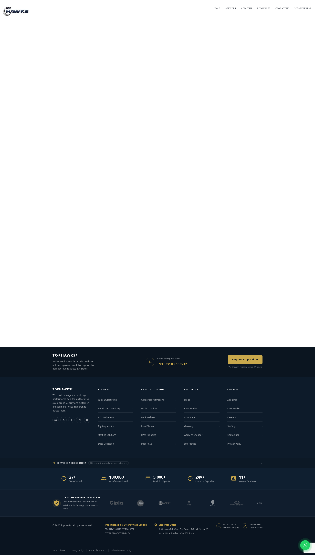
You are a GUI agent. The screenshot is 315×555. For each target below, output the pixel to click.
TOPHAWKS (65, 355)
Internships (190, 443)
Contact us (282, 8)
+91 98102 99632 (172, 363)
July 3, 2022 (8, 264)
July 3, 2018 (8, 92)
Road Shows (147, 426)
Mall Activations (149, 408)
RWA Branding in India (17, 331)
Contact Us (233, 434)
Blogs (187, 399)
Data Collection (106, 443)
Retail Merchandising (109, 408)
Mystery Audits (106, 426)
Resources (263, 8)
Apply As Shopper (193, 434)
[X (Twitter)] (63, 420)
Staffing (231, 426)
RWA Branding (148, 434)
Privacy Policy (234, 443)
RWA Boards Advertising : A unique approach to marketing (38, 259)
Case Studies (190, 408)
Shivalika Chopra (31, 174)
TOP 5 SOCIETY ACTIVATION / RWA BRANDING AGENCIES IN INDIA (46, 169)
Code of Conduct (97, 550)
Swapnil (22, 264)
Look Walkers (148, 417)
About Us (232, 399)
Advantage (190, 417)
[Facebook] (71, 420)
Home (217, 8)
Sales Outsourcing (107, 399)
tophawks (25, 336)
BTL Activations (106, 417)
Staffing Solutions (107, 434)
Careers (231, 417)
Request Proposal (243, 359)
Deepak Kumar (25, 92)
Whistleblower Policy (121, 550)
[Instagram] (79, 420)
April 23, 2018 (9, 336)
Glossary (188, 426)
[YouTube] (87, 420)
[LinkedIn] (55, 420)
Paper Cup (146, 443)
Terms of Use (58, 550)
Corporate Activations (152, 399)
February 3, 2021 (11, 174)
